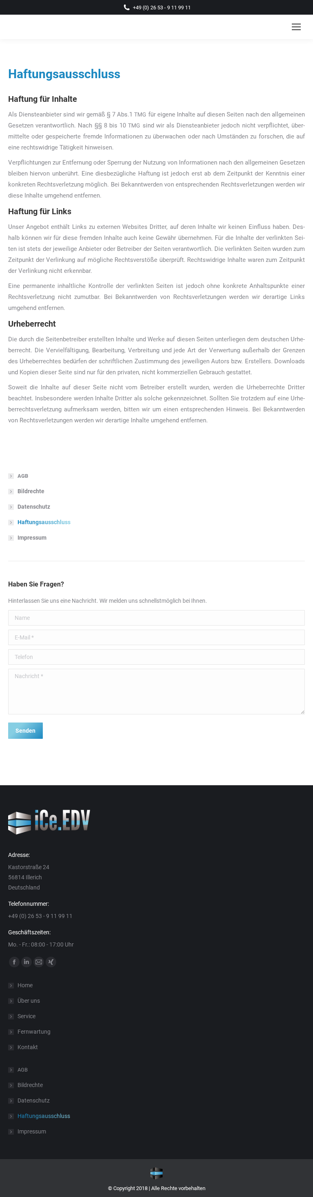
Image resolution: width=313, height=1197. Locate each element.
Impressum (32, 537)
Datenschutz (34, 506)
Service (26, 1016)
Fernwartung (34, 1031)
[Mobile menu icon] (296, 27)
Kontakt (28, 1047)
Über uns (29, 1000)
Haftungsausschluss (44, 522)
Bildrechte (31, 491)
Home (25, 985)
